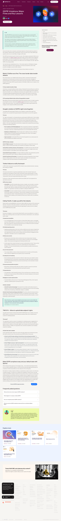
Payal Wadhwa (20, 443)
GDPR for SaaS (21, 101)
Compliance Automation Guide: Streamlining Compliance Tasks (37, 439)
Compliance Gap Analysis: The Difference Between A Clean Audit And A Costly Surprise (23, 439)
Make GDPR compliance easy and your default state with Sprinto (50, 41)
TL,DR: (44, 31)
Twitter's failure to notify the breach (48, 36)
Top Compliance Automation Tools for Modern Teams (8, 441)
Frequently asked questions (47, 42)
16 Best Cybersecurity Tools (50, 439)
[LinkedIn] (8, 18)
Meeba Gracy (5, 443)
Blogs (6, 5)
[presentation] (9, 434)
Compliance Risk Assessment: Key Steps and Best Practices (9, 454)
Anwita (47, 443)
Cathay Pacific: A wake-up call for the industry (49, 37)
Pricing (38, 1)
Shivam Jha (5, 456)
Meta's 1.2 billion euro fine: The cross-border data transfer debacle (49, 33)
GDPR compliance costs (15, 57)
